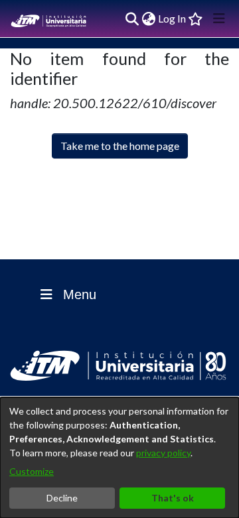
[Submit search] (131, 19)
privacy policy (163, 452)
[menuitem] (148, 19)
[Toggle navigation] (219, 18)
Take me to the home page (119, 145)
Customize (31, 471)
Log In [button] (172, 18)
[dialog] (119, 457)
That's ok (172, 497)
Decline (62, 497)
